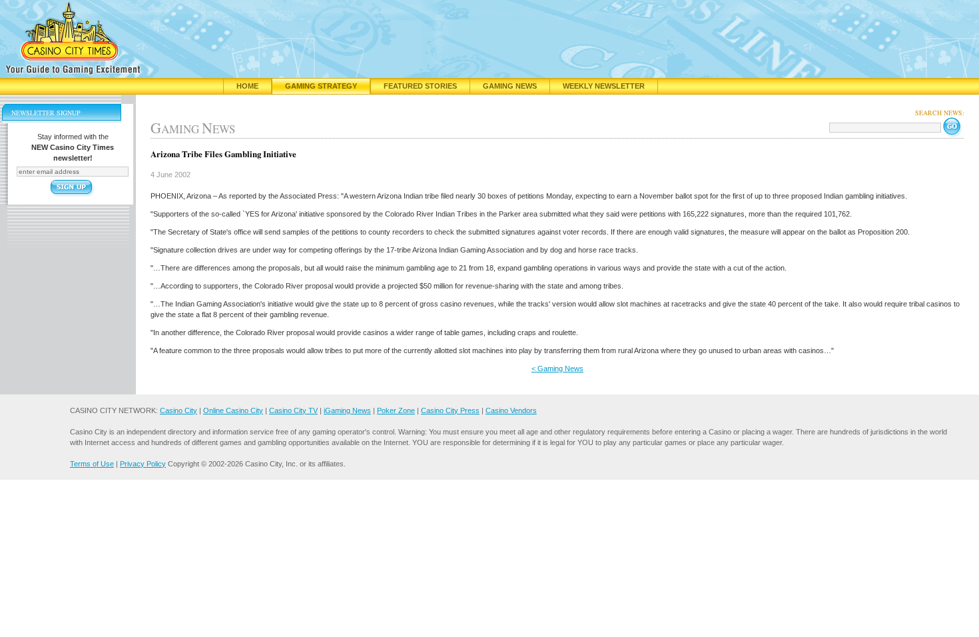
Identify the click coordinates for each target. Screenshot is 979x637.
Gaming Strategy (321, 86)
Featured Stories (420, 86)
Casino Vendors (511, 410)
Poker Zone (396, 410)
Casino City (178, 410)
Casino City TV (293, 410)
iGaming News (347, 410)
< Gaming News (557, 368)
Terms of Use (92, 464)
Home (247, 86)
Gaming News (510, 86)
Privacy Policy (143, 464)
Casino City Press (450, 410)
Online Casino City (233, 410)
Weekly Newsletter (604, 86)
